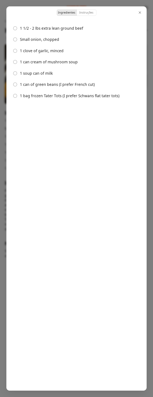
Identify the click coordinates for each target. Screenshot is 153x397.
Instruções (86, 12)
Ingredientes (66, 12)
